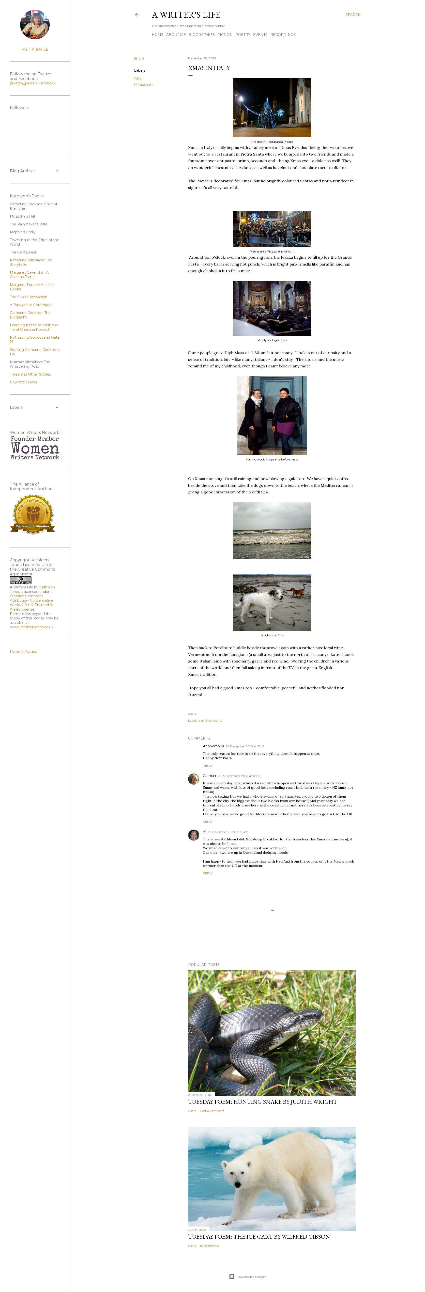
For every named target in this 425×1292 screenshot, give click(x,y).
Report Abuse (23, 651)
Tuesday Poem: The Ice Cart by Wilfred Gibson (259, 1236)
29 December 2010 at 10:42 (227, 832)
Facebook (47, 83)
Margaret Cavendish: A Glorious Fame (29, 274)
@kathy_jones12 (24, 83)
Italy (137, 78)
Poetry (242, 34)
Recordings (283, 34)
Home (158, 34)
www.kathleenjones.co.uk (31, 627)
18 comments (209, 1245)
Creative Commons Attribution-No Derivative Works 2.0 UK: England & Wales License (31, 603)
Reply (207, 765)
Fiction (225, 34)
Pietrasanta (143, 84)
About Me (176, 34)
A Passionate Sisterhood (31, 305)
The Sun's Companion (28, 297)
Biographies (202, 34)
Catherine (211, 775)
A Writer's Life (186, 14)
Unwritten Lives (23, 382)
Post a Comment (212, 1111)
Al (204, 832)
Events (260, 34)
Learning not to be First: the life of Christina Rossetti (34, 327)
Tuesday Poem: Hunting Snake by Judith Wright (262, 1101)
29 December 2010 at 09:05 (241, 776)
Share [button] (139, 58)
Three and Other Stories (30, 374)
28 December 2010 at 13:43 (245, 746)
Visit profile (35, 49)
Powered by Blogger (251, 1276)
